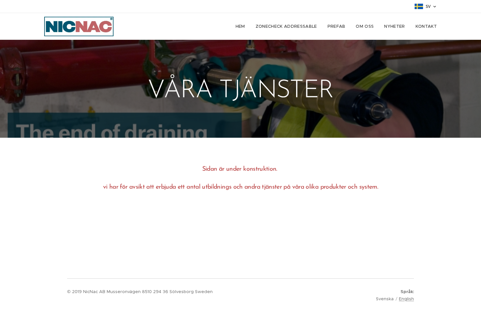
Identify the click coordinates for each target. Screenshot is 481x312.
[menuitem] (242, 26)
